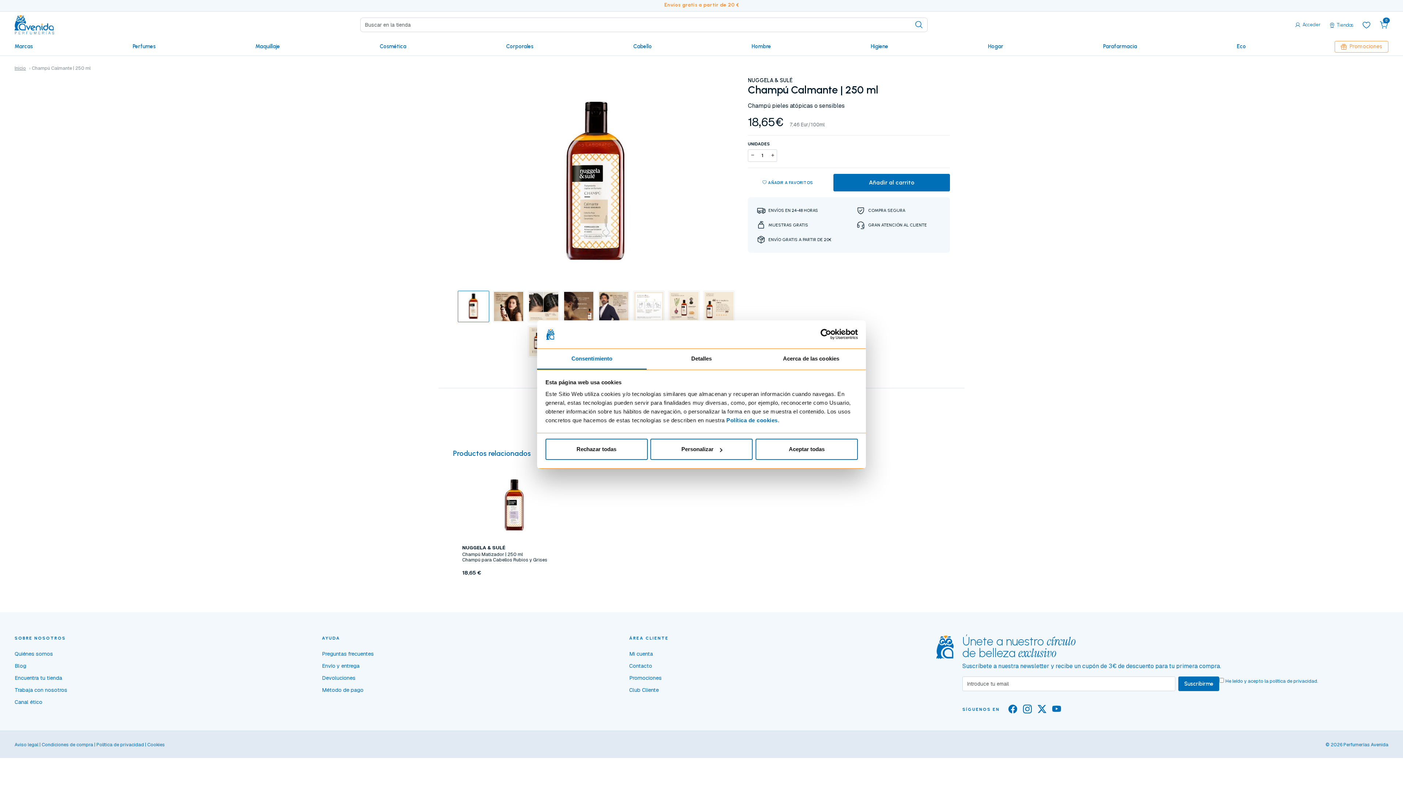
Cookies (156, 745)
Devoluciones (338, 678)
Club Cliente (644, 690)
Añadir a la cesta (514, 590)
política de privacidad (1293, 681)
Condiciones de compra (67, 745)
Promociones (1366, 46)
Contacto (640, 666)
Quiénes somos (34, 654)
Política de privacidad (120, 745)
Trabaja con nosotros (41, 690)
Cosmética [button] (393, 46)
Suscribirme (1198, 684)
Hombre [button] (761, 46)
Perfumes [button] (144, 46)
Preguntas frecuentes (348, 654)
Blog (20, 666)
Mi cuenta (641, 654)
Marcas (24, 46)
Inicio (20, 68)
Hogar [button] (995, 46)
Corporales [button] (519, 46)
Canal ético (28, 702)
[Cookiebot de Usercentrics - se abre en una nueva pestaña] (826, 334)
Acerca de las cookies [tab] (811, 358)
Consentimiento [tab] (591, 358)
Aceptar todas (807, 449)
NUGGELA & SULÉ (770, 80)
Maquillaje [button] (267, 46)
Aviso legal (26, 745)
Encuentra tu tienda (38, 678)
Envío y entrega (341, 666)
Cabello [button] (642, 46)
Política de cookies (752, 420)
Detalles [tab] (701, 358)
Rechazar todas (596, 449)
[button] (1384, 24)
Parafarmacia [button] (1120, 46)
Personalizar (697, 449)
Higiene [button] (879, 46)
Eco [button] (1241, 46)
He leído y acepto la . (1271, 681)
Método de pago (343, 690)
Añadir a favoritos (790, 182)
